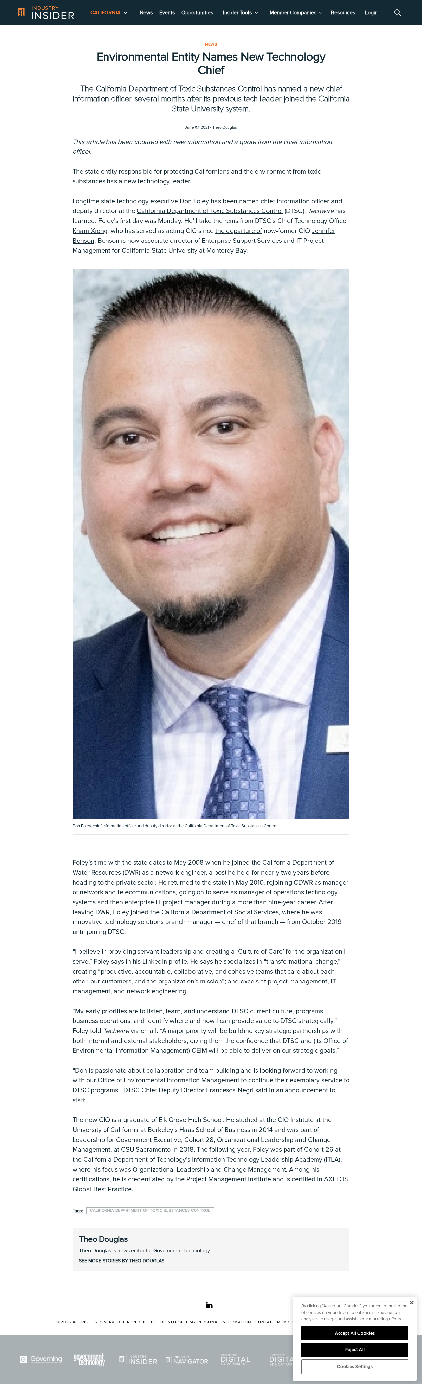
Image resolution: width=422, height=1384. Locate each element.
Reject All (355, 1349)
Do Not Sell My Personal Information (205, 1322)
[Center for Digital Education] (284, 1360)
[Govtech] (90, 1360)
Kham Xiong (90, 231)
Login (371, 12)
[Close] (411, 1302)
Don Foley (194, 201)
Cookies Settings (355, 1366)
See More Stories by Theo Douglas (121, 1261)
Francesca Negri (230, 1090)
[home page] (46, 12)
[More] (125, 12)
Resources (343, 12)
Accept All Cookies (355, 1333)
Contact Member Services (286, 1322)
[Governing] (41, 1360)
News (146, 12)
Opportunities (197, 12)
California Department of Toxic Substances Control (210, 211)
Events (167, 12)
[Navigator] (187, 1360)
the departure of (238, 231)
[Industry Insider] (138, 1360)
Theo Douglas (103, 1239)
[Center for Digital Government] (235, 1360)
